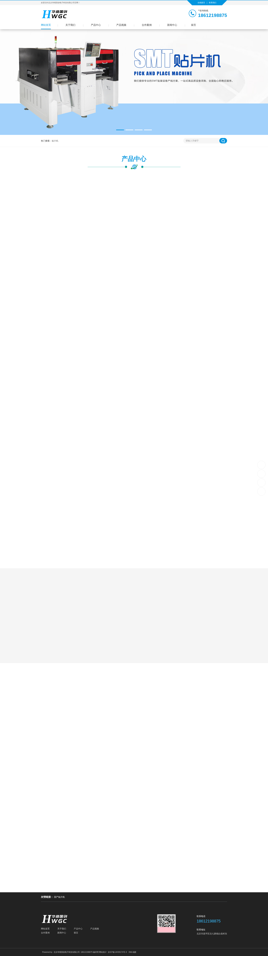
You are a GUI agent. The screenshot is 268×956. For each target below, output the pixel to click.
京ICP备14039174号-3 (117, 952)
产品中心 (96, 25)
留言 (193, 25)
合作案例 (147, 25)
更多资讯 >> (134, 889)
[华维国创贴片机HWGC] (55, 14)
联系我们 (212, 3)
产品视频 (121, 25)
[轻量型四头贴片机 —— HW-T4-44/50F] (95, 210)
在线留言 (201, 3)
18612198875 (261, 465)
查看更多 (134, 765)
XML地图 (132, 952)
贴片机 (55, 141)
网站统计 (103, 952)
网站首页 (46, 25)
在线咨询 (227, 314)
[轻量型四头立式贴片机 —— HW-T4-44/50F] (48, 245)
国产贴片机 (59, 897)
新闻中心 (172, 25)
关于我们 (70, 25)
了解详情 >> (171, 641)
